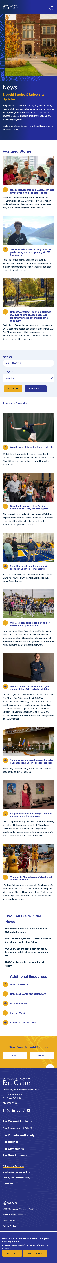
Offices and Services (13, 1166)
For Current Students (17, 1121)
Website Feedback (10, 1226)
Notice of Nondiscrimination (14, 1214)
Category (8, 371)
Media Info (8, 1183)
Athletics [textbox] (9, 378)
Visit (15, 1055)
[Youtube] (28, 1110)
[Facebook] (3, 1110)
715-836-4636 (10, 1103)
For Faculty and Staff (17, 1128)
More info (9, 1248)
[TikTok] (23, 1110)
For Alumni (10, 1141)
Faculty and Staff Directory (16, 1177)
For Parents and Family (19, 1135)
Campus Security (10, 1220)
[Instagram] (18, 1110)
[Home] (24, 7)
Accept (12, 1253)
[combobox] (28, 378)
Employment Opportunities (16, 1172)
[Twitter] (8, 1110)
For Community (13, 1148)
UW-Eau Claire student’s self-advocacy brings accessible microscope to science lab (27, 952)
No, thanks (35, 1253)
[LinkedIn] (13, 1110)
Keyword (7, 357)
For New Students (15, 1155)
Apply (42, 1055)
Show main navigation (51, 7)
